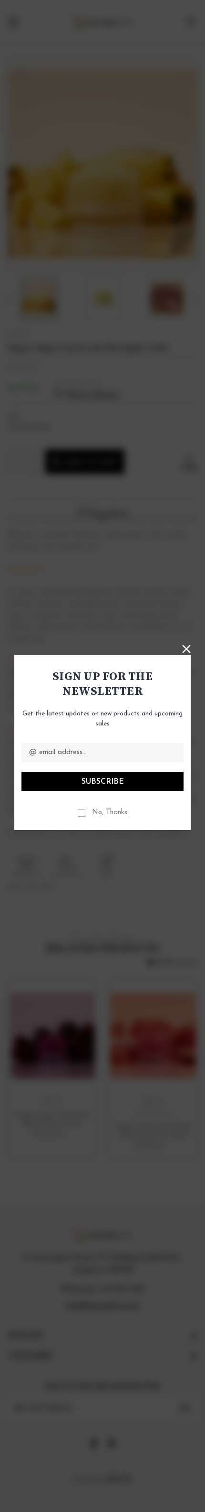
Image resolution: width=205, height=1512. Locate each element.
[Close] (186, 648)
